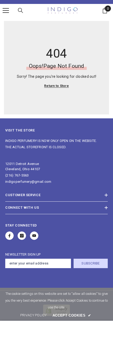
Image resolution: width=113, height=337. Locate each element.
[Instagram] (22, 235)
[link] (33, 315)
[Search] (20, 10)
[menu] (6, 10)
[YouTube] (34, 235)
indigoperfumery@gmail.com (28, 182)
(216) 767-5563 (17, 175)
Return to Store (56, 86)
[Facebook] (9, 235)
